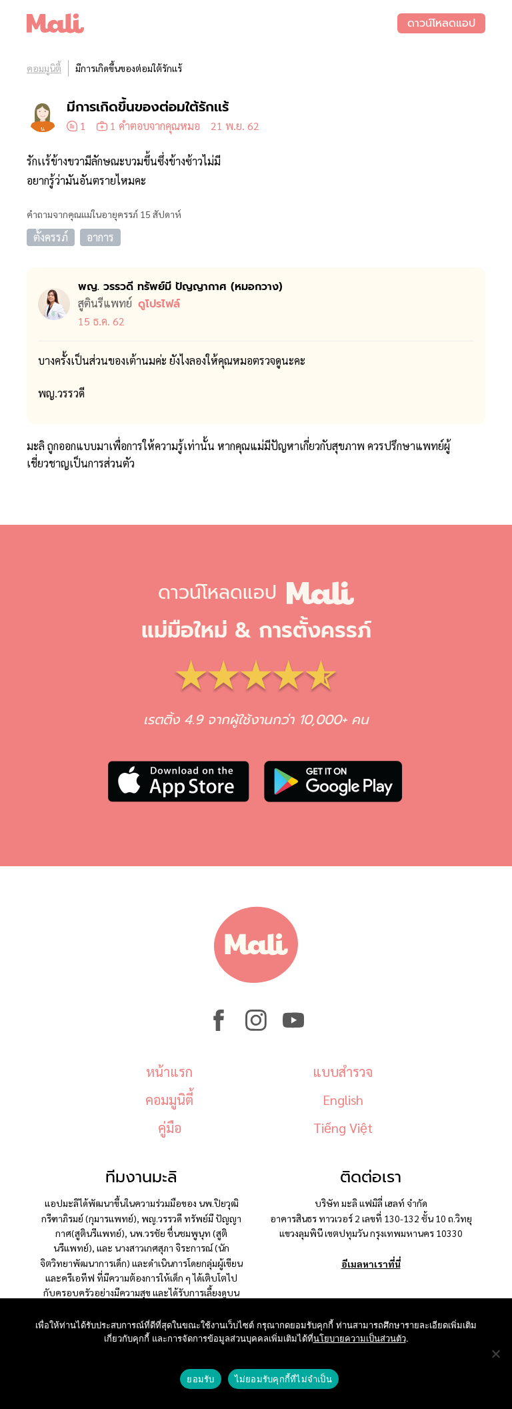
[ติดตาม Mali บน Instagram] (256, 1027)
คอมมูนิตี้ (44, 68)
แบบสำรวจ (343, 1071)
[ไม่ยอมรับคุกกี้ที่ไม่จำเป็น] (495, 1353)
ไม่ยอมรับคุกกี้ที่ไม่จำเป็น (283, 1379)
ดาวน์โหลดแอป (441, 23)
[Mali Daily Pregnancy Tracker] (212, 23)
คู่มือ (169, 1127)
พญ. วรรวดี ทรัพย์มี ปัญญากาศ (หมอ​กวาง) (180, 287)
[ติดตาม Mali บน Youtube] (293, 1027)
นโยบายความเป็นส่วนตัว (359, 1338)
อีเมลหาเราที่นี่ (371, 1264)
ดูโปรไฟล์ (159, 304)
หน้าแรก (169, 1071)
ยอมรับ (200, 1379)
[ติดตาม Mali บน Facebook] (218, 1027)
